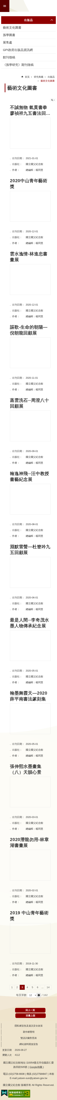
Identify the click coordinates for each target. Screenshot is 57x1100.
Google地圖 (36, 1067)
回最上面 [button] (30, 1015)
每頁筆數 (21, 995)
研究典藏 (38, 77)
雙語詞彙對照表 (28, 1038)
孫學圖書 (9, 35)
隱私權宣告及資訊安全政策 (29, 1026)
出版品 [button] (28, 20)
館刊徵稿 (9, 57)
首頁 (27, 77)
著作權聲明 (28, 1032)
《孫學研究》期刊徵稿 (18, 65)
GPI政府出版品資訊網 (18, 50)
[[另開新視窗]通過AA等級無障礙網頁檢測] (19, 1094)
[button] (39, 995)
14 (48, 987)
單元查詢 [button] (53, 100)
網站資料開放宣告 (28, 1044)
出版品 (51, 77)
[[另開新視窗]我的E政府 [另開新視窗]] (4, 1093)
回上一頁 (30, 1010)
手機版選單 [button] (4, 6)
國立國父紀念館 (33, 6)
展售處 (7, 42)
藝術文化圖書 (12, 27)
